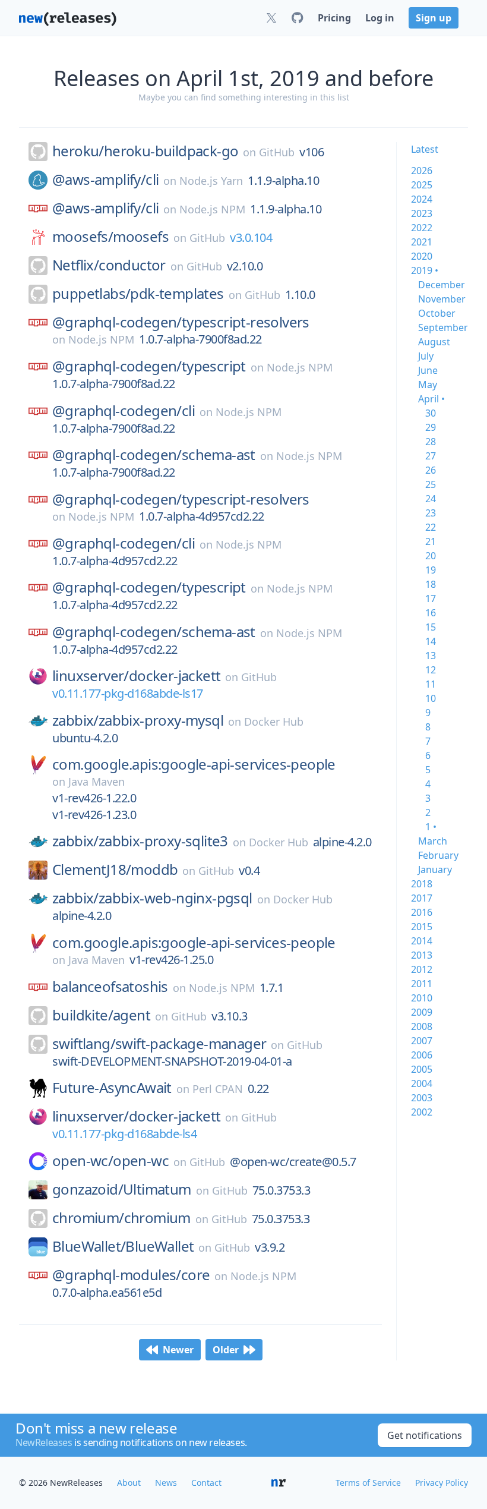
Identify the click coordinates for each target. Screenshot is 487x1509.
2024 (421, 199)
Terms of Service (368, 1482)
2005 (421, 1069)
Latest (424, 149)
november (442, 298)
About (129, 1482)
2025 (421, 184)
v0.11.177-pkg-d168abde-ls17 (127, 693)
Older (226, 1349)
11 (430, 684)
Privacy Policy (441, 1482)
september (443, 327)
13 (430, 655)
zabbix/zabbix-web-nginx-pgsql (152, 898)
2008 (421, 1026)
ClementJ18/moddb (115, 869)
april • (431, 398)
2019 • (424, 270)
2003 (421, 1097)
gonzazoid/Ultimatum (121, 1189)
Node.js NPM (212, 209)
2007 (421, 1040)
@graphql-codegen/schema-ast (153, 455)
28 (430, 441)
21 (430, 541)
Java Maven (96, 781)
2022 (421, 227)
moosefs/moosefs (110, 236)
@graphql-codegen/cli (123, 411)
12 (430, 669)
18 (430, 584)
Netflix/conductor (109, 265)
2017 (421, 898)
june (428, 370)
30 (430, 413)
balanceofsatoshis (110, 987)
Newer (178, 1349)
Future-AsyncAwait (112, 1088)
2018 (421, 883)
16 (430, 612)
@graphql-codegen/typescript (149, 366)
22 (430, 527)
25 (430, 484)
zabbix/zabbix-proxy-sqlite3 (140, 841)
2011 (421, 983)
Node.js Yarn (211, 181)
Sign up (433, 17)
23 (430, 512)
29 (430, 427)
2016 (421, 912)
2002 (421, 1112)
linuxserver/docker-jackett (136, 676)
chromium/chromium (121, 1218)
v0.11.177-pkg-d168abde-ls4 (124, 1134)
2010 (421, 997)
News (166, 1482)
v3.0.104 (251, 237)
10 (430, 698)
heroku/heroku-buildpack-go (145, 151)
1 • (431, 826)
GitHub (277, 152)
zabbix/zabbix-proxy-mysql (137, 720)
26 (430, 470)
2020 (421, 256)
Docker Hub (273, 721)
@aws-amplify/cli (105, 179)
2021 (421, 241)
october (437, 313)
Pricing (334, 17)
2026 (421, 170)
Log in (379, 17)
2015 (421, 926)
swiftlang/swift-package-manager (159, 1044)
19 (430, 569)
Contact (206, 1482)
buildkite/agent (101, 1015)
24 (430, 498)
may (427, 384)
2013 (421, 955)
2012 (421, 969)
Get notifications (424, 1435)
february (438, 855)
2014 (421, 940)
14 (430, 641)
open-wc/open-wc (110, 1161)
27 (430, 455)
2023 (421, 213)
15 (430, 627)
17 (430, 598)
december (441, 284)
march (432, 841)
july (426, 356)
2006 (421, 1054)
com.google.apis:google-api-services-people (194, 764)
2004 (421, 1083)
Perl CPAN (217, 1089)
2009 (421, 1012)
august (434, 341)
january (435, 869)
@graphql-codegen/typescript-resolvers (180, 322)
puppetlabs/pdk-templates (138, 294)
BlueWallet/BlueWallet (123, 1246)
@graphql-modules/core (131, 1275)
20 (430, 555)
